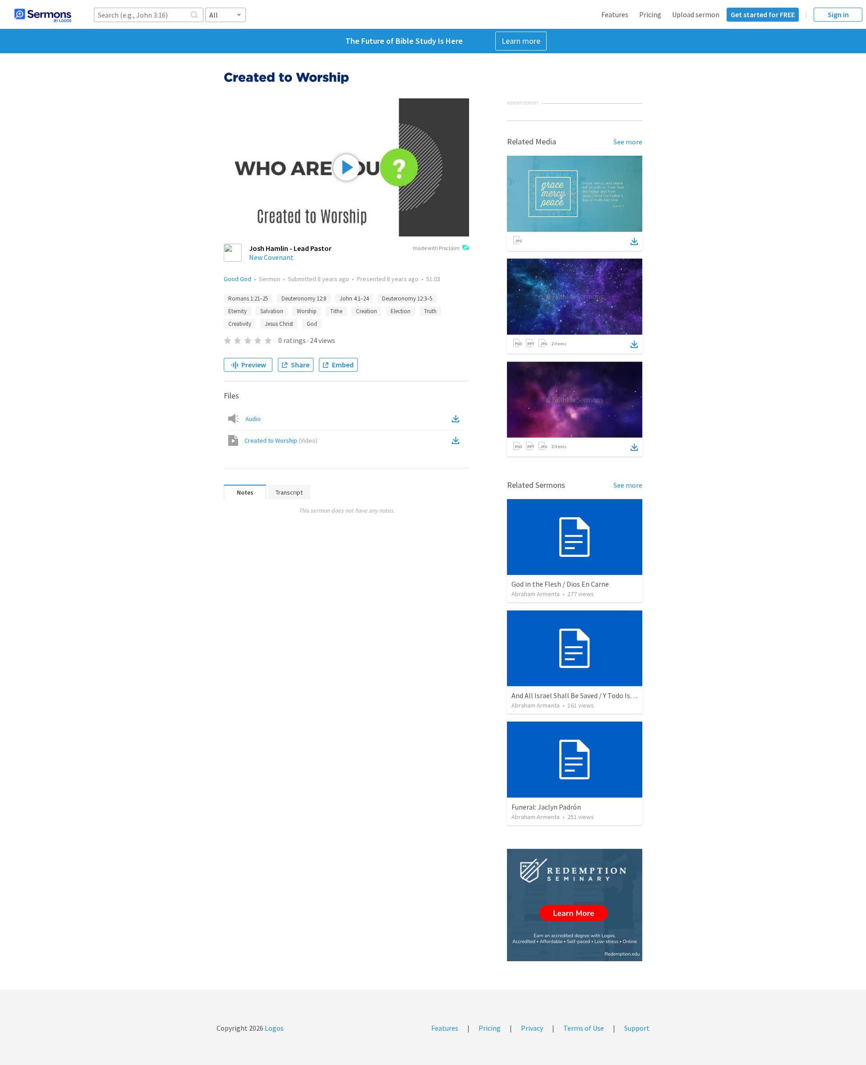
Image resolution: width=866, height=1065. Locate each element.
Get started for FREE (763, 14)
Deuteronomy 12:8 (303, 298)
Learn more (521, 41)
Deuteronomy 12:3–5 (407, 298)
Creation (366, 311)
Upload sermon (695, 14)
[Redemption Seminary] (574, 905)
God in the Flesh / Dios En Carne (560, 583)
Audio (253, 419)
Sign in (838, 14)
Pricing (650, 14)
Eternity (237, 311)
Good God (237, 279)
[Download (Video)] (457, 440)
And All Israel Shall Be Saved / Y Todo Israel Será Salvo (593, 695)
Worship (307, 311)
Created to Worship (281, 440)
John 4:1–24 (354, 298)
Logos (273, 1028)
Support (637, 1028)
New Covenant (271, 257)
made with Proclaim (436, 248)
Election (400, 311)
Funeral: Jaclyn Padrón (546, 806)
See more (627, 141)
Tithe (336, 311)
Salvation (271, 311)
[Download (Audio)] (457, 419)
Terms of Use (583, 1028)
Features (614, 14)
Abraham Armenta (535, 594)
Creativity (239, 324)
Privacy (532, 1028)
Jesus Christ (279, 324)
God (312, 324)
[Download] (634, 241)
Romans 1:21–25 (248, 298)
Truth (430, 311)
